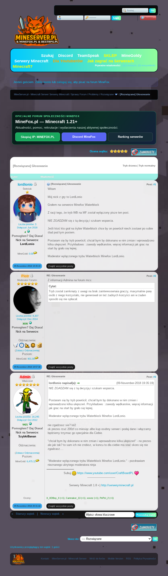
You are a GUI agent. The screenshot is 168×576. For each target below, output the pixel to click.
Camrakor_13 (73, 498)
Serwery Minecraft (31, 61)
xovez (90, 498)
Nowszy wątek (50, 513)
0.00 (31, 253)
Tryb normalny (147, 165)
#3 (154, 377)
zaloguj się (64, 82)
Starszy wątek (25, 513)
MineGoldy (131, 55)
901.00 (31, 358)
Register (149, 18)
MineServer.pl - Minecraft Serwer (69, 558)
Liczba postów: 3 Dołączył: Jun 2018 (27, 226)
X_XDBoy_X (53, 498)
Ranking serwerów (130, 136)
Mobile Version (115, 558)
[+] (28, 231)
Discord (65, 55)
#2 (154, 276)
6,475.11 (31, 461)
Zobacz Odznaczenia (27, 350)
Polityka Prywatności (145, 558)
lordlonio (25, 184)
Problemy (94, 94)
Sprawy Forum (79, 94)
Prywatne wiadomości (107, 65)
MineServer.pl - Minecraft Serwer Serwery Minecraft (41, 94)
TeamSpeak (88, 55)
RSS (128, 558)
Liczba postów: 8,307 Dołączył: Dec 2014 (27, 317)
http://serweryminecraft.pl (117, 485)
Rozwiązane (107, 94)
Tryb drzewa (130, 165)
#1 (154, 184)
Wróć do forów (97, 558)
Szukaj (47, 55)
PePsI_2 (104, 498)
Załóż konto (43, 82)
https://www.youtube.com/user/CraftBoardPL (105, 473)
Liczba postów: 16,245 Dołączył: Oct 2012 (27, 418)
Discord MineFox (83, 136)
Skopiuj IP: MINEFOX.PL (37, 137)
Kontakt (45, 558)
